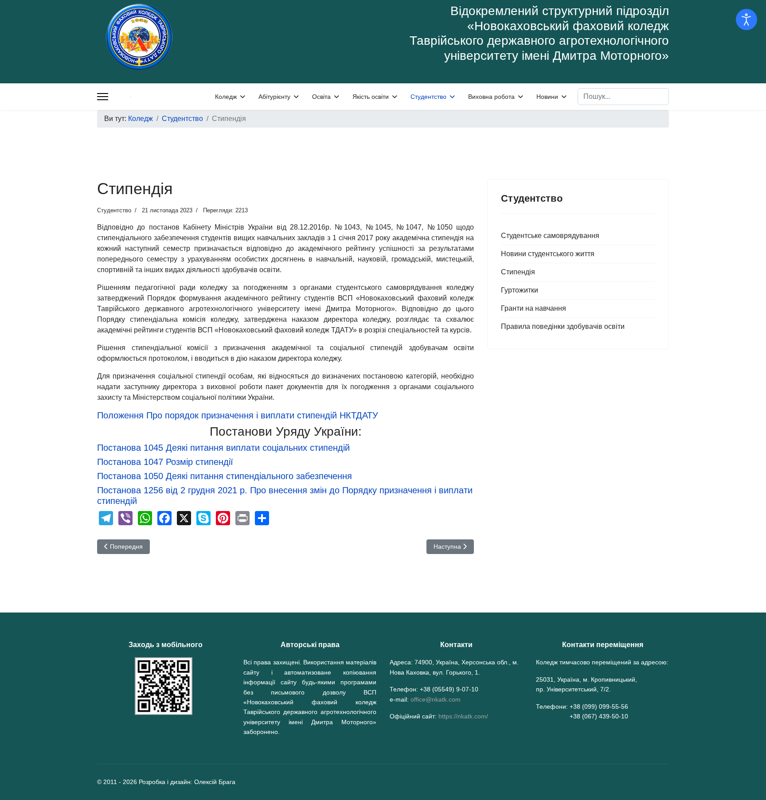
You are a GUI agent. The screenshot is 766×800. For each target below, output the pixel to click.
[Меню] (102, 96)
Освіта (321, 96)
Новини (547, 96)
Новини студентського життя (547, 254)
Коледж (226, 96)
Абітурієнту (274, 96)
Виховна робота (491, 96)
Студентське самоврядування (550, 235)
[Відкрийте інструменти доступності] (746, 19)
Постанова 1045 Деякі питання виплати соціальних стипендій (223, 448)
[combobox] (623, 96)
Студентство (428, 96)
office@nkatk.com (435, 699)
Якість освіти (370, 96)
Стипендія (518, 272)
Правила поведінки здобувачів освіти (563, 326)
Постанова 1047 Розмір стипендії (165, 462)
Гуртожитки (519, 290)
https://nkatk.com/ (463, 716)
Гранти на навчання (533, 308)
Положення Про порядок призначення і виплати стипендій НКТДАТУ (237, 415)
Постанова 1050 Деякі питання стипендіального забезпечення (224, 476)
